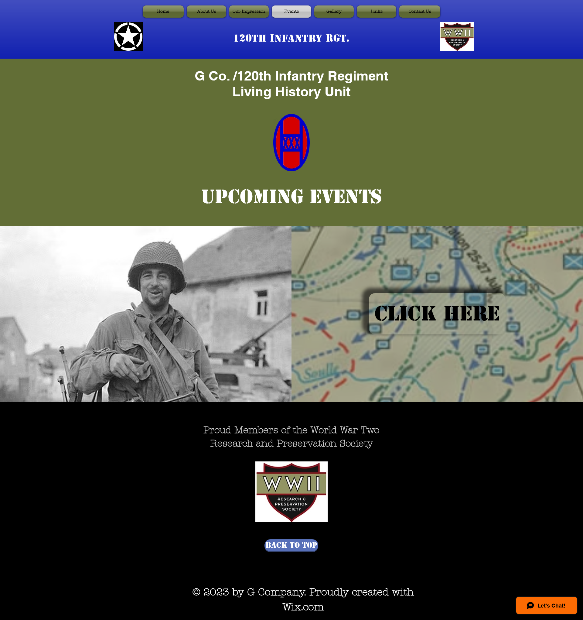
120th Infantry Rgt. (291, 38)
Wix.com (303, 607)
